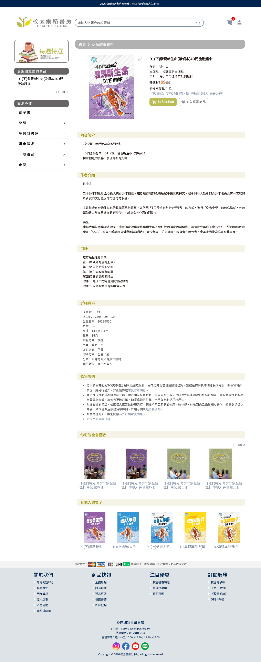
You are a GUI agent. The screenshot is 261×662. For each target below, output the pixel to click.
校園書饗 (101, 599)
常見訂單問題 (137, 390)
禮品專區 (101, 594)
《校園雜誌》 (219, 594)
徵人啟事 (42, 599)
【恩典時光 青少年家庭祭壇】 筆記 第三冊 (181, 485)
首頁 (82, 44)
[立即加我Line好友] (145, 648)
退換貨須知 (153, 409)
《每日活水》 (219, 588)
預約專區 (158, 594)
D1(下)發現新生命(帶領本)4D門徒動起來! (40, 81)
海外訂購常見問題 (131, 414)
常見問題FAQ (45, 582)
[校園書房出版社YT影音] (135, 648)
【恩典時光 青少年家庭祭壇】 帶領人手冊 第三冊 (223, 485)
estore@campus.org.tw (135, 628)
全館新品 (101, 582)
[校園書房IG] (116, 648)
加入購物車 (165, 101)
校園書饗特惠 (161, 582)
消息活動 (42, 605)
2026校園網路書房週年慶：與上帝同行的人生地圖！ (130, 4)
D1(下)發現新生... (92, 546)
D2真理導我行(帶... (227, 546)
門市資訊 (42, 594)
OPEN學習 (218, 599)
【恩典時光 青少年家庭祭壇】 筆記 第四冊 (97, 485)
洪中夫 (163, 66)
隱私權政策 (44, 611)
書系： (154, 76)
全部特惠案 (160, 588)
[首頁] (44, 21)
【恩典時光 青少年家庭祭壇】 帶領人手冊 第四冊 (139, 485)
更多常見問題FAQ (98, 419)
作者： (154, 66)
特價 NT (154, 82)
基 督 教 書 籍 (28, 133)
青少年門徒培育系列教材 (176, 76)
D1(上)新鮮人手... (125, 546)
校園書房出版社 (173, 71)
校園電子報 (218, 582)
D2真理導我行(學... (193, 546)
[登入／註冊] (239, 22)
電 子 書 (24, 112)
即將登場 (101, 605)
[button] (140, 59)
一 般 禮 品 (26, 154)
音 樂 (22, 164)
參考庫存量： (158, 88)
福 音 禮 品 (26, 143)
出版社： (155, 71)
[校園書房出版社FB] (126, 648)
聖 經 (22, 122)
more (240, 444)
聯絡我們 (42, 588)
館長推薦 (101, 588)
